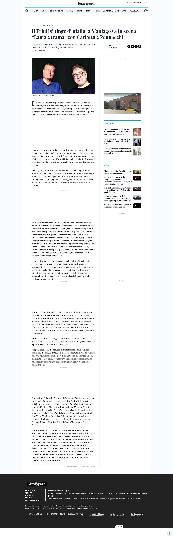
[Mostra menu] (26, 3)
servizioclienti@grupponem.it (85, 508)
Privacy (28, 498)
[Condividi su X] (136, 46)
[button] (122, 103)
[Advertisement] (86, 17)
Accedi (145, 2)
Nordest (89, 11)
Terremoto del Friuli (55, 11)
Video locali (134, 11)
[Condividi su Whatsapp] (139, 46)
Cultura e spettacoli (111, 11)
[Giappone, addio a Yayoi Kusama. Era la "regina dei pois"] (137, 172)
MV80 (42, 11)
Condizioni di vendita (31, 491)
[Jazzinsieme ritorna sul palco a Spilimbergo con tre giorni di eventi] (137, 142)
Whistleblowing (32, 500)
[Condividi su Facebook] (128, 46)
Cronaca (70, 11)
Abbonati (140, 2)
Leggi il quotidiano (130, 2)
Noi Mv (35, 11)
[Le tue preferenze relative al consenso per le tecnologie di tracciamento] (169, 533)
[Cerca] (26, 10)
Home (34, 25)
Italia (98, 11)
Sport (124, 11)
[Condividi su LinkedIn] (132, 46)
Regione (79, 11)
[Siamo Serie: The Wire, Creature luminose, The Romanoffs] (137, 205)
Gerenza (29, 495)
